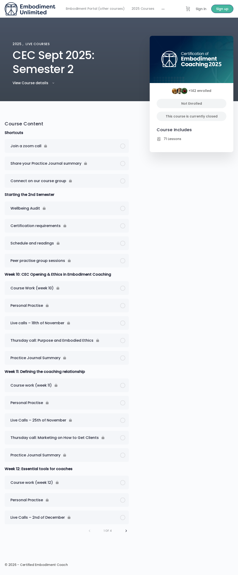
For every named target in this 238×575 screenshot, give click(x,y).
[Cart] (188, 9)
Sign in (201, 9)
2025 (18, 44)
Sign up (222, 9)
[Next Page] (126, 530)
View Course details (31, 82)
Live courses (38, 44)
